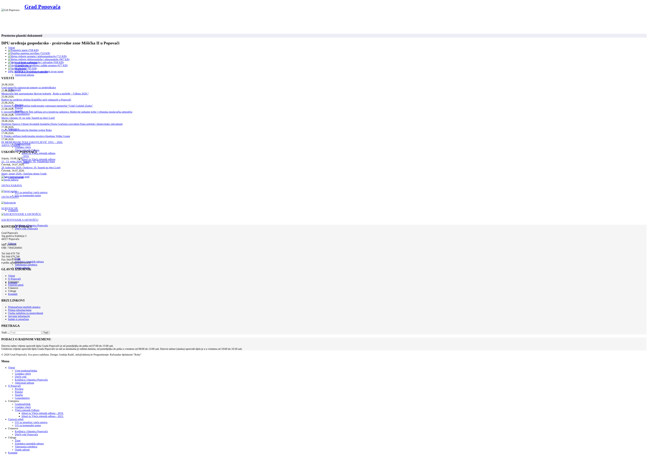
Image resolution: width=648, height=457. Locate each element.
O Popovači (14, 89)
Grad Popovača (42, 7)
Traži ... (5, 332)
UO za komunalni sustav (28, 195)
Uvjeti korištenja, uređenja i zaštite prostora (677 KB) (39, 65)
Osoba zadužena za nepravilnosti (25, 313)
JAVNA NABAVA (11, 185)
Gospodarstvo (22, 114)
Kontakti (12, 294)
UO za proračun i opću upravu (31, 192)
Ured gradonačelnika (26, 370)
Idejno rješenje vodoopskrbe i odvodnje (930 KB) (37, 62)
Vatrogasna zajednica (26, 264)
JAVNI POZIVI (10, 196)
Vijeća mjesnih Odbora (27, 410)
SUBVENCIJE (9, 208)
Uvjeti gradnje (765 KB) (24, 68)
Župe (17, 440)
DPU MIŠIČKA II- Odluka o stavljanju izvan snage (35, 71)
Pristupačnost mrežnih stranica (24, 307)
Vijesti (11, 47)
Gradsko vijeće (23, 147)
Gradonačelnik (23, 144)
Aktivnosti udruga (24, 74)
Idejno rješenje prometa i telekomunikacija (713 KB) (39, 56)
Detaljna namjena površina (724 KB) (30, 53)
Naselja (19, 395)
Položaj (19, 108)
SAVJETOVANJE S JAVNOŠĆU (19, 219)
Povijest (19, 388)
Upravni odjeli (15, 284)
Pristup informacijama (19, 310)
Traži (45, 332)
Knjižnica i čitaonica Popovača (31, 379)
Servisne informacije (19, 316)
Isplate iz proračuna (18, 319)
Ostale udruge (22, 449)
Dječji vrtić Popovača (26, 228)
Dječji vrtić (21, 376)
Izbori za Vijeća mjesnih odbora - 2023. (43, 416)
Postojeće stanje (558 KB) (25, 50)
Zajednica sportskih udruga (29, 443)
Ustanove (13, 210)
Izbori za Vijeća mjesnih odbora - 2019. (43, 413)
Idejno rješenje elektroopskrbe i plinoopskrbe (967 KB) (40, 59)
